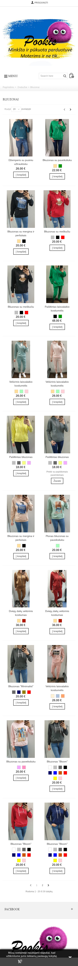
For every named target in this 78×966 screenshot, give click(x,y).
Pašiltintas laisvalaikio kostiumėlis (57, 308)
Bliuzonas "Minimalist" (20, 686)
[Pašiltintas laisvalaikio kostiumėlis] (57, 284)
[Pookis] (39, 38)
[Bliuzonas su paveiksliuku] (57, 138)
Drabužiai (22, 87)
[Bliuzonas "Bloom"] (57, 739)
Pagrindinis (8, 87)
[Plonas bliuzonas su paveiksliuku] (57, 513)
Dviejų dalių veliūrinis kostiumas (21, 613)
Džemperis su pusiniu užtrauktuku (21, 162)
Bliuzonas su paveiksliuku (57, 160)
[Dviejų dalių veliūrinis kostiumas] (21, 589)
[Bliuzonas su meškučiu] (57, 209)
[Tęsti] (70, 109)
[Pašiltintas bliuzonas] (21, 434)
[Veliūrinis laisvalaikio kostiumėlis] (21, 359)
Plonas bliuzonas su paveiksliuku (57, 538)
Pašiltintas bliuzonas (20, 457)
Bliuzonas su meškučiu (57, 231)
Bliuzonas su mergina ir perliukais (20, 233)
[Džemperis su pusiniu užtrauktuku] (21, 138)
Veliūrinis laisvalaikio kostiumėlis (20, 383)
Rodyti (8, 109)
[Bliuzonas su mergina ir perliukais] (21, 209)
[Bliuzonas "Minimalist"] (21, 664)
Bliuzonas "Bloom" (57, 761)
